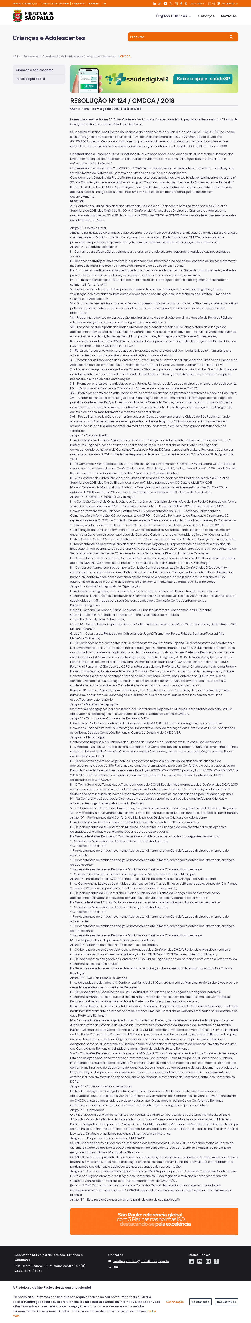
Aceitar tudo (200, 1302)
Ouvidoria (93, 3)
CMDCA (125, 56)
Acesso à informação (25, 3)
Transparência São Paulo (54, 3)
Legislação (78, 3)
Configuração (175, 1302)
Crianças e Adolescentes (34, 70)
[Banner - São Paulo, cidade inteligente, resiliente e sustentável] (154, 1221)
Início (16, 56)
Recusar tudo (226, 1302)
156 (104, 3)
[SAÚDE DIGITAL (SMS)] (154, 79)
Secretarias (31, 56)
